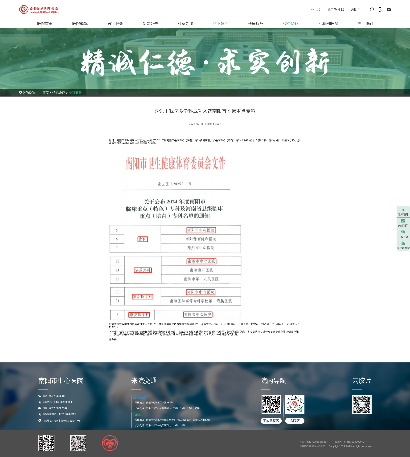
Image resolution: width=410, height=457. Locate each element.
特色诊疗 (58, 92)
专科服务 (75, 92)
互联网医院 (403, 248)
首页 (45, 92)
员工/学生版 (335, 10)
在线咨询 (403, 236)
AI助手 (356, 10)
